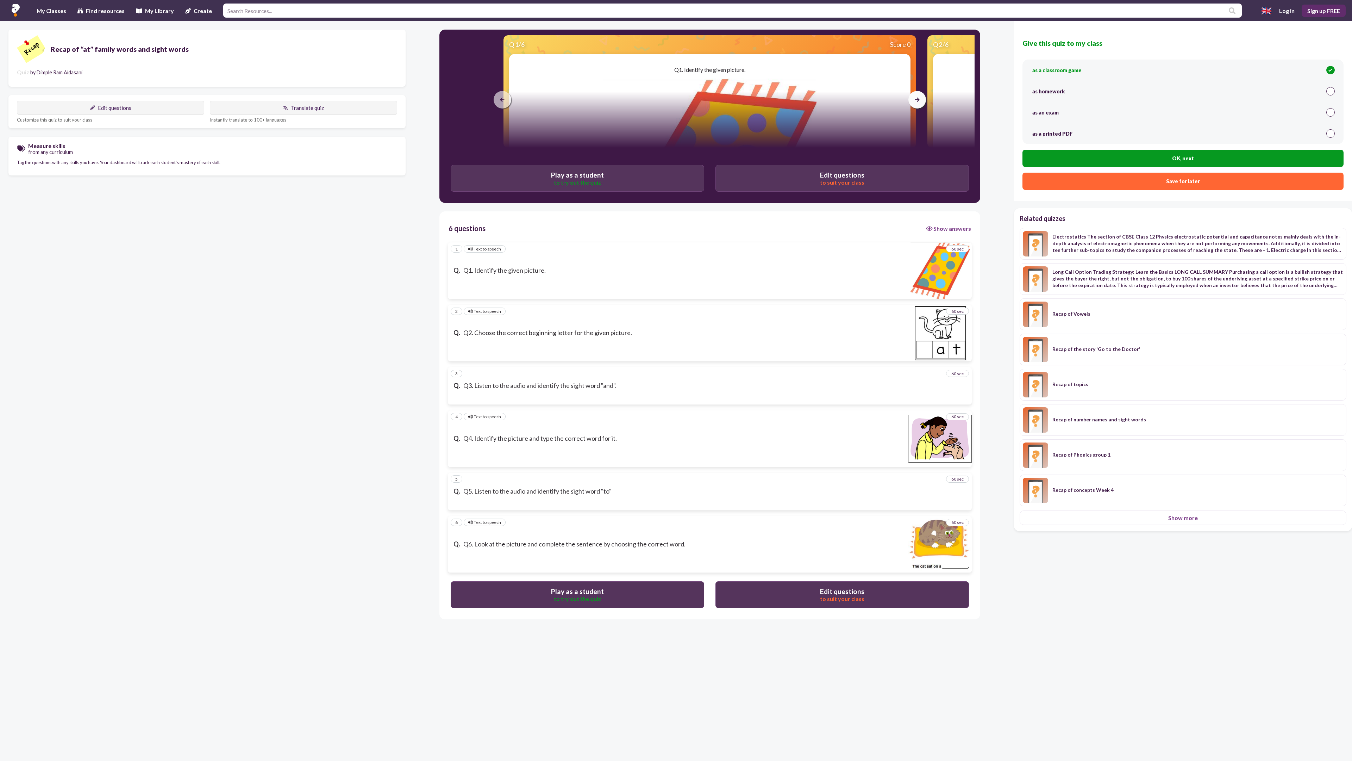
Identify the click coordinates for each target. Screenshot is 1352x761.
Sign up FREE (1323, 10)
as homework (1048, 91)
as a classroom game (1057, 70)
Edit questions (114, 108)
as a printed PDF (1052, 134)
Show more (1183, 517)
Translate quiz (307, 108)
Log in (1287, 10)
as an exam (1045, 113)
